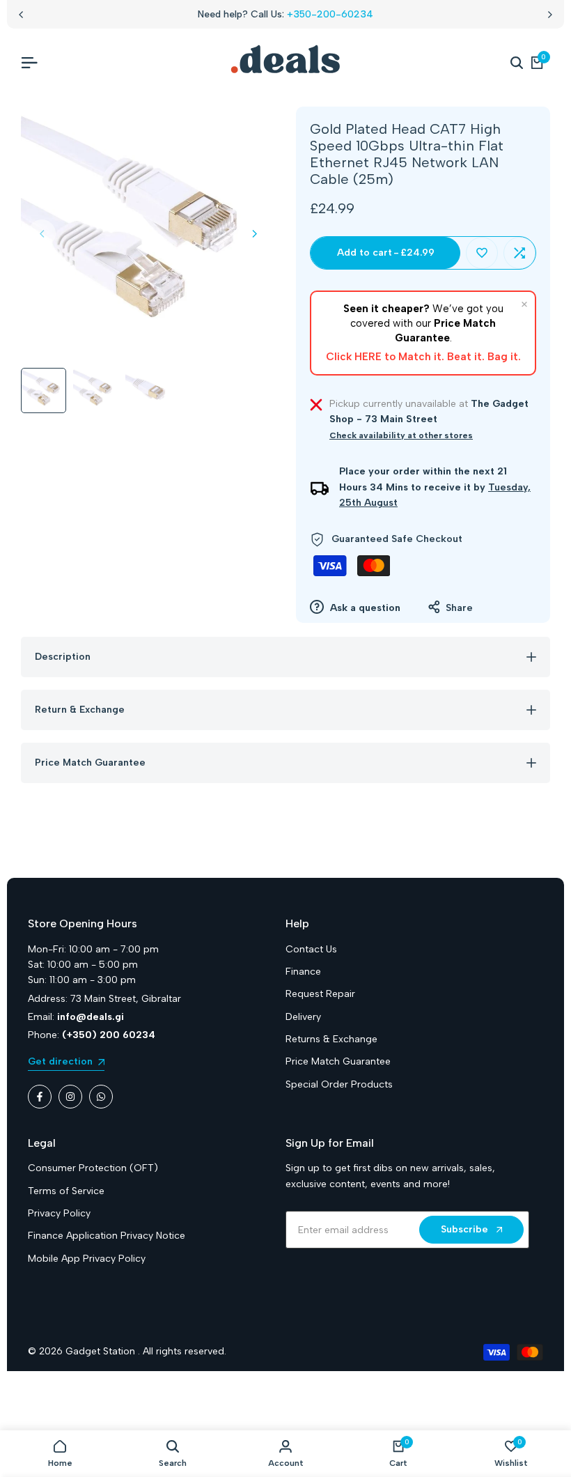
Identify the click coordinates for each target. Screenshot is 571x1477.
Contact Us (311, 949)
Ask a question (363, 608)
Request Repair (320, 994)
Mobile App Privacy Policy (87, 1259)
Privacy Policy (59, 1213)
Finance (303, 971)
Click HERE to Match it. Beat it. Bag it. (423, 356)
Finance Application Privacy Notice (106, 1236)
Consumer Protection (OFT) (93, 1168)
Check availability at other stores (401, 435)
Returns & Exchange (331, 1039)
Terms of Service (66, 1191)
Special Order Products (339, 1084)
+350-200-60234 (330, 14)
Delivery (303, 1017)
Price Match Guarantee (338, 1061)
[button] (482, 253)
